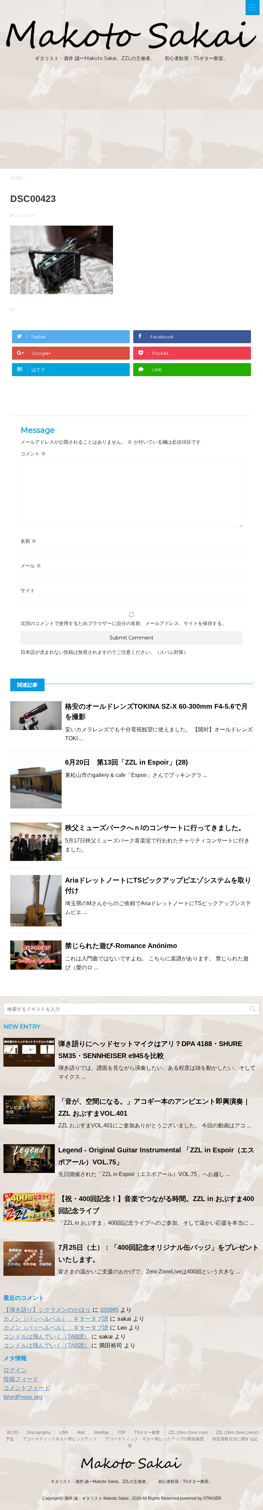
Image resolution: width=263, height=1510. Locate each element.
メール (31, 565)
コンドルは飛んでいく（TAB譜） (46, 1336)
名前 (28, 541)
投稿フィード (20, 1379)
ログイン (15, 1370)
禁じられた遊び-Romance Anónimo (121, 945)
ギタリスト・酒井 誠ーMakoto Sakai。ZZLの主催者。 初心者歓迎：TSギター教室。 (132, 1481)
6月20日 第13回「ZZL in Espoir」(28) (126, 762)
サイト (28, 590)
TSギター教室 (147, 1432)
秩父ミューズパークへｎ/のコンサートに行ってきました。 (155, 827)
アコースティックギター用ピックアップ (60, 1439)
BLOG (12, 1432)
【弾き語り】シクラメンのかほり (47, 1310)
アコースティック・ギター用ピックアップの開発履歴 (154, 1439)
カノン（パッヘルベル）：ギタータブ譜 (55, 1319)
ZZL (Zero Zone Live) (188, 1432)
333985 (109, 1310)
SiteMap (101, 1432)
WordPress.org (22, 1397)
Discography (39, 1432)
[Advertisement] (131, 117)
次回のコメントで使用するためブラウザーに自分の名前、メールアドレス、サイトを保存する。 (124, 623)
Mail (81, 1432)
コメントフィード (26, 1388)
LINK (63, 1432)
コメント (33, 453)
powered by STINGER (200, 1498)
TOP (121, 1432)
